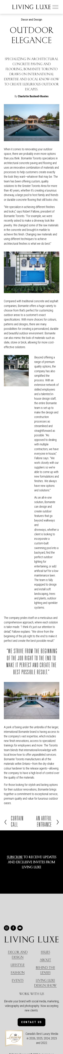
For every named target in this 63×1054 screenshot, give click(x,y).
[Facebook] (13, 928)
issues (45, 952)
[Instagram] (6, 928)
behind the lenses (45, 970)
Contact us (31, 1022)
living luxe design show (45, 982)
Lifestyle (18, 965)
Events (18, 980)
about (45, 960)
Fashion (18, 972)
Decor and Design (31, 19)
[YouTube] (20, 928)
